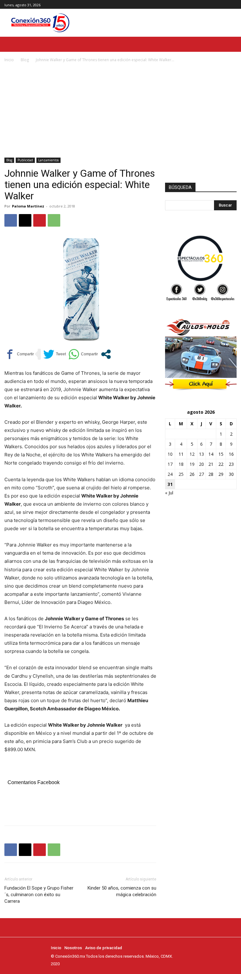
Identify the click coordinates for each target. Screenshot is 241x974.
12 (192, 454)
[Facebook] (218, 4)
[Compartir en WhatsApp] (83, 354)
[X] (233, 4)
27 (201, 474)
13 (201, 454)
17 (170, 464)
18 (181, 464)
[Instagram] (225, 4)
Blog (25, 59)
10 (170, 454)
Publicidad (25, 160)
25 (181, 474)
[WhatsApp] (54, 220)
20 (201, 464)
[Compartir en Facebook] (19, 354)
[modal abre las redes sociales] (105, 354)
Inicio (9, 59)
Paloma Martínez (28, 206)
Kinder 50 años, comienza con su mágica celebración (122, 891)
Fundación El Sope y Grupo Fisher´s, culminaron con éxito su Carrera (38, 894)
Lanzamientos (48, 160)
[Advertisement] (120, 110)
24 (170, 474)
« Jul (169, 493)
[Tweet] (54, 354)
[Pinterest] (39, 220)
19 (192, 464)
